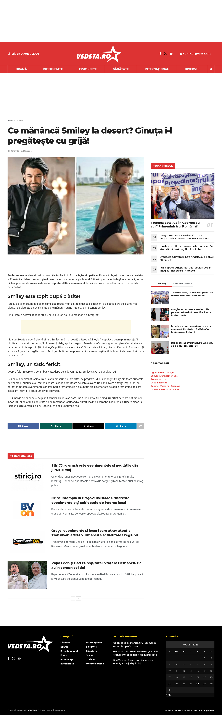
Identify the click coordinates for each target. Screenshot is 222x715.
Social (89, 655)
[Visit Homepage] (99, 53)
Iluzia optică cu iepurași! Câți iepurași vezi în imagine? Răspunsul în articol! (185, 269)
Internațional (157, 69)
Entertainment (69, 651)
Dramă (21, 69)
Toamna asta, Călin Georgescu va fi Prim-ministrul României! (175, 224)
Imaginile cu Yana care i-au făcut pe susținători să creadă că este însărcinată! (184, 237)
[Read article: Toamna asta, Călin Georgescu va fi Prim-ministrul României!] (182, 196)
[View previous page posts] (73, 598)
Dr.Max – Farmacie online (165, 389)
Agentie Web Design (162, 372)
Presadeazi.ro (158, 379)
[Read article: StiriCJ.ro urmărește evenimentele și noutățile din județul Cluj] (27, 477)
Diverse (191, 69)
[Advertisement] (90, 21)
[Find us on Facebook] (160, 53)
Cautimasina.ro (159, 382)
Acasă (10, 120)
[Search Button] (211, 69)
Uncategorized (95, 663)
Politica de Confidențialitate (199, 710)
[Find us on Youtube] (171, 53)
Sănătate (121, 69)
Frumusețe (88, 69)
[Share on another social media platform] (140, 426)
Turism (90, 659)
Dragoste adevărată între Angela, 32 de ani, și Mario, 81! (192, 344)
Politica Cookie (173, 710)
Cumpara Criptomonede (164, 376)
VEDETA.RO (33, 710)
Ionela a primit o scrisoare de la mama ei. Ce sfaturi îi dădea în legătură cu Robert (186, 248)
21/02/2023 (13, 151)
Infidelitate (53, 69)
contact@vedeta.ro (196, 53)
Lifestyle (91, 646)
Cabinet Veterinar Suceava (165, 386)
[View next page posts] (78, 598)
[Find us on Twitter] (165, 53)
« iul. (168, 694)
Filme (63, 655)
